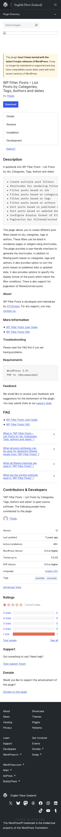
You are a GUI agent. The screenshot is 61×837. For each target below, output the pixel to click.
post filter (40, 578)
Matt (7, 770)
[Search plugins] (36, 25)
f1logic (10, 95)
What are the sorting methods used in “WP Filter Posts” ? (20, 477)
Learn (6, 737)
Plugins (36, 722)
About (6, 711)
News (6, 716)
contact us (9, 311)
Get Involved (39, 737)
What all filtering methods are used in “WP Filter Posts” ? (20, 465)
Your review (10, 640)
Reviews (11, 124)
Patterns (37, 727)
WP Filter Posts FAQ (18, 331)
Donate (38, 749)
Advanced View (12, 587)
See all (54, 640)
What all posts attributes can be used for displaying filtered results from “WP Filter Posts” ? (21, 451)
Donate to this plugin (15, 691)
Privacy (7, 727)
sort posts (52, 578)
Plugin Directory (11, 14)
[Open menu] (56, 4)
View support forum (14, 663)
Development (14, 140)
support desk (43, 403)
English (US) (51, 571)
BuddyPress (11, 781)
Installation (12, 132)
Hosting (7, 722)
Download (10, 104)
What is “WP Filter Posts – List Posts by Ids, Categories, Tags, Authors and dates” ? (20, 436)
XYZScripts (13, 306)
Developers (9, 749)
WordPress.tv (12, 754)
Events (36, 743)
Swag (37, 754)
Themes (36, 716)
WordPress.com (13, 764)
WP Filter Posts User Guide (22, 327)
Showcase (38, 711)
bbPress (9, 775)
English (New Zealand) (23, 795)
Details (10, 116)
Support (10, 148)
